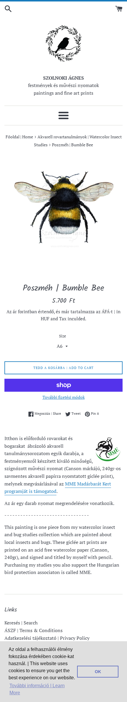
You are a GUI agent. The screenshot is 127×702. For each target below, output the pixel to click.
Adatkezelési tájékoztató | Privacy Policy (46, 638)
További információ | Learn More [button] (37, 689)
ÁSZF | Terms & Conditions (33, 630)
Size (62, 336)
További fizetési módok (64, 397)
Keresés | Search (21, 622)
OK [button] (98, 671)
